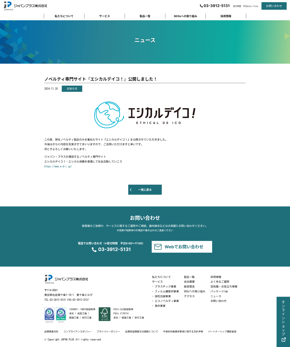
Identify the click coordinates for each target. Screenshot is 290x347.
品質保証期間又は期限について (141, 331)
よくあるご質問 (219, 281)
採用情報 (215, 277)
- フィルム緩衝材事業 (165, 291)
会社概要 (189, 281)
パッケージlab (219, 291)
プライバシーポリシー (108, 331)
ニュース (215, 296)
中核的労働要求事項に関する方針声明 (183, 331)
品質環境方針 (51, 331)
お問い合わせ (218, 301)
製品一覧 (189, 277)
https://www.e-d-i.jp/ (58, 166)
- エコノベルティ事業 (165, 301)
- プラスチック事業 (164, 286)
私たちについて (161, 277)
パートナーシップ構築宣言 (222, 331)
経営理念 (189, 286)
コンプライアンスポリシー (77, 331)
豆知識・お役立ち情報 (223, 286)
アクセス (189, 296)
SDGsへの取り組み (194, 291)
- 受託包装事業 (161, 296)
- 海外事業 (158, 305)
